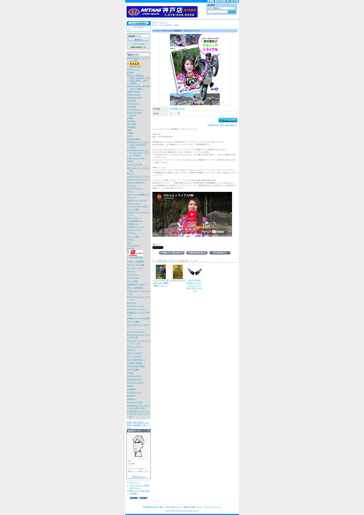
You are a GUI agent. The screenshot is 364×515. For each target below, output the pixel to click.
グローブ (132, 350)
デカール (132, 233)
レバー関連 (133, 281)
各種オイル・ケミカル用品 (139, 318)
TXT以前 (132, 107)
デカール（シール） (136, 306)
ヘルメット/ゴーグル (137, 332)
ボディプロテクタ (136, 353)
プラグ (131, 191)
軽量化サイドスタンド (137, 284)
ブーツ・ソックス (136, 347)
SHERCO (132, 127)
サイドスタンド (135, 203)
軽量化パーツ (134, 224)
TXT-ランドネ (134, 104)
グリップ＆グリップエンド (139, 177)
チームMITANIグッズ (137, 360)
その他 (131, 249)
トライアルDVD (135, 356)
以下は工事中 (134, 370)
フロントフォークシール (138, 179)
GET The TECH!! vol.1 (178, 280)
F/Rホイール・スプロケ (138, 200)
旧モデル (132, 399)
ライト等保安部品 (136, 288)
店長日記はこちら (139, 477)
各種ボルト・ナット (136, 227)
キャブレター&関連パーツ (139, 194)
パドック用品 (134, 237)
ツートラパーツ (135, 218)
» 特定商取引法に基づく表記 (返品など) (222, 125)
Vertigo (131, 72)
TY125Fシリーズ (135, 392)
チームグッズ (134, 246)
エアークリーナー (136, 188)
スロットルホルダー (136, 182)
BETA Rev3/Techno (135, 98)
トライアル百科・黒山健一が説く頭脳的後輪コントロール (160, 283)
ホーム (154, 22)
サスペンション (135, 230)
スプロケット (134, 275)
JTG (130, 136)
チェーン (132, 197)
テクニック (163, 22)
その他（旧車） (135, 139)
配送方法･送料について (193, 507)
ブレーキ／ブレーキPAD (138, 206)
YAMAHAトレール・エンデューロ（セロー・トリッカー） (139, 413)
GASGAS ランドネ (136, 383)
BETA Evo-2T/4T (135, 95)
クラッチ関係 (134, 209)
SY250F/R (132, 124)
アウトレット (134, 69)
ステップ (132, 185)
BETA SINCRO (134, 92)
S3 (130, 243)
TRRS (131, 118)
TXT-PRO (132, 101)
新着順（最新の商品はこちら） (138, 423)
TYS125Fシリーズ (136, 110)
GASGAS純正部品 (136, 257)
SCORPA (132, 121)
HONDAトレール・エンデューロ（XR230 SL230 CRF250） (139, 144)
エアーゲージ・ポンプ (137, 309)
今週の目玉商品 (135, 66)
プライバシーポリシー (212, 507)
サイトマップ (134, 482)
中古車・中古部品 (136, 363)
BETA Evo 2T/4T (135, 376)
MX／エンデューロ (136, 158)
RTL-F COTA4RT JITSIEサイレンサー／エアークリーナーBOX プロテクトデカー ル (194, 285)
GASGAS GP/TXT (135, 379)
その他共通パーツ (136, 221)
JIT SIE (131, 240)
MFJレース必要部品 (136, 261)
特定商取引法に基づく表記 (153, 507)
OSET (131, 161)
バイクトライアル (136, 164)
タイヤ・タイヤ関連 (136, 265)
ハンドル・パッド (136, 268)
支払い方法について (173, 507)
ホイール (132, 303)
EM (130, 130)
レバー (131, 174)
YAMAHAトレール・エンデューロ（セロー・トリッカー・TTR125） (139, 152)
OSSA (131, 133)
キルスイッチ (134, 278)
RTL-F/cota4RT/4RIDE (137, 366)
